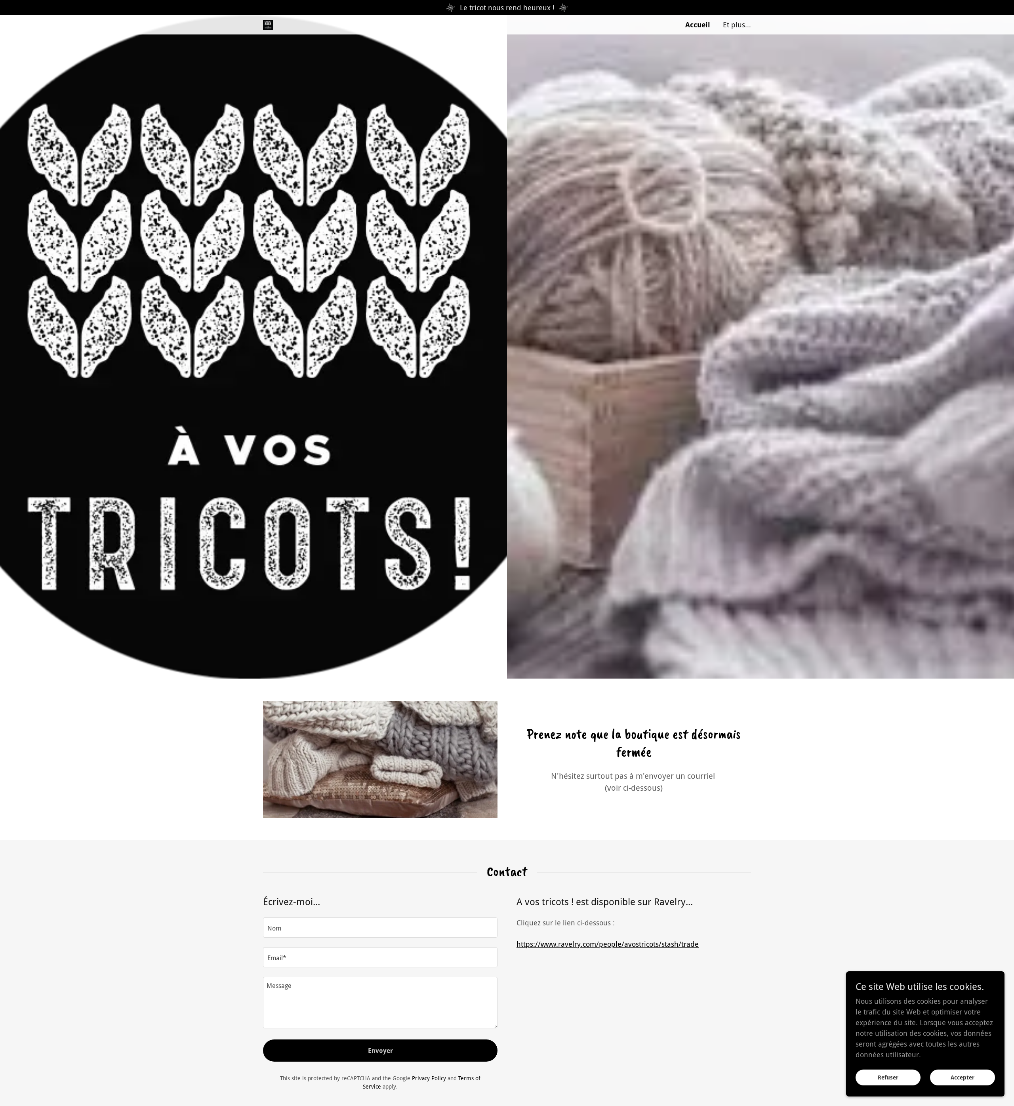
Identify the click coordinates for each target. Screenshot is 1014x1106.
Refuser (888, 1077)
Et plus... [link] (737, 25)
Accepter (962, 1077)
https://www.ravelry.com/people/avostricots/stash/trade (608, 944)
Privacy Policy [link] (429, 1078)
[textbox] (380, 927)
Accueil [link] (697, 25)
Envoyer (380, 1051)
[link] (268, 24)
